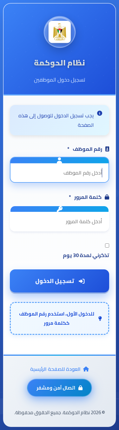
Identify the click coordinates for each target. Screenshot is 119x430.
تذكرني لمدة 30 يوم (86, 255)
